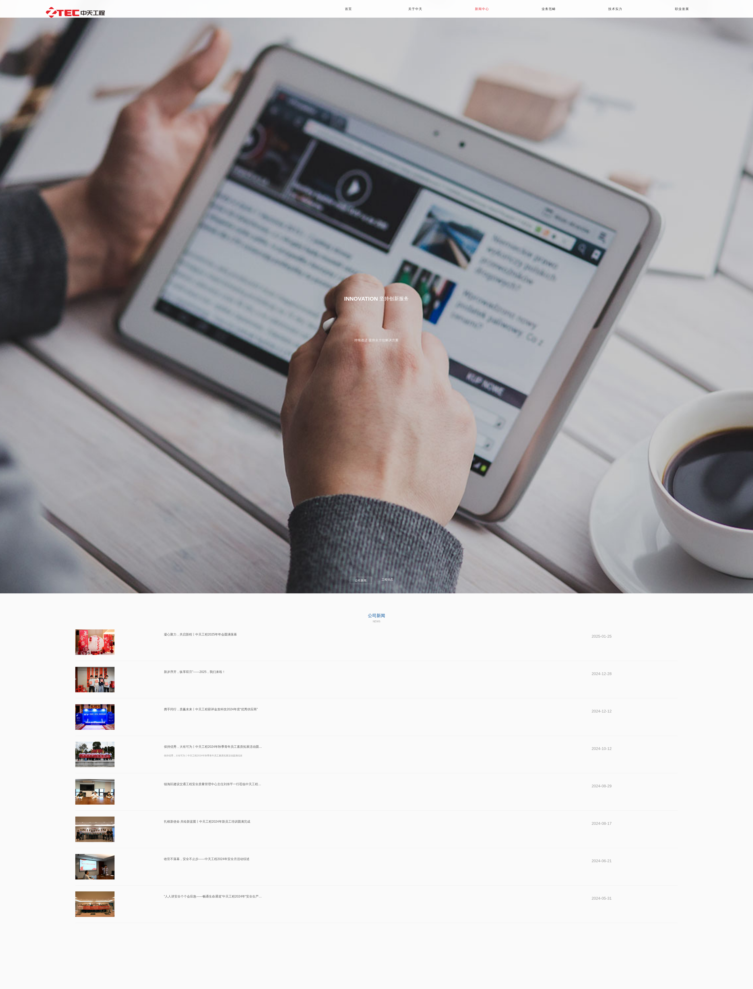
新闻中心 (482, 9)
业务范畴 (549, 9)
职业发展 (682, 9)
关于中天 (415, 9)
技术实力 (615, 9)
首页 (348, 9)
